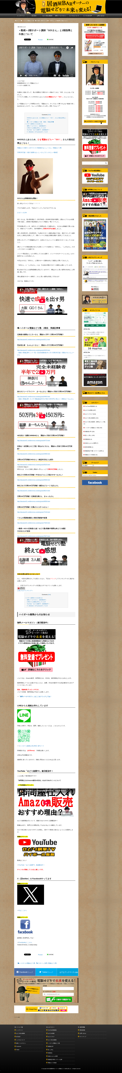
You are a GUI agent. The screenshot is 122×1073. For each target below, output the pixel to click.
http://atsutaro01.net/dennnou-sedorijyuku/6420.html (33, 350)
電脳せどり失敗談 (52, 1062)
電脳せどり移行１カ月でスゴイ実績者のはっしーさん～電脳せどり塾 (39, 148)
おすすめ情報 (51, 1033)
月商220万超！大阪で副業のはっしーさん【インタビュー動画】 (37, 152)
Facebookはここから (25, 942)
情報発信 (50, 1053)
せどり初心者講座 (47, 15)
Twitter (17, 1049)
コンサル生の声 (87, 15)
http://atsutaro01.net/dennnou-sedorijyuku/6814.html (33, 490)
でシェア (26, 972)
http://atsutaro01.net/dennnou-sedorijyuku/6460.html (33, 396)
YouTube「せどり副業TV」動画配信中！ (32, 865)
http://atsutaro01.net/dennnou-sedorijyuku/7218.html (33, 512)
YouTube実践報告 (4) (91, 406)
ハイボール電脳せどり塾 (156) (93, 427)
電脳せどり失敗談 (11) (91, 454)
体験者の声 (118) (89, 431)
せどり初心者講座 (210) (91, 418)
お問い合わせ (100, 15)
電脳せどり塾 (52, 963)
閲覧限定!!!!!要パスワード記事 (55, 1059)
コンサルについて (74, 15)
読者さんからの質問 (53, 1056)
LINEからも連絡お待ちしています (36, 128)
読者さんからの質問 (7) (91, 443)
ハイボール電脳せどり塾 (27, 963)
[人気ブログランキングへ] (21, 588)
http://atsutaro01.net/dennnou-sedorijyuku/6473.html (33, 440)
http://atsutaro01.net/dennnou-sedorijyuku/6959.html (33, 501)
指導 (45, 963)
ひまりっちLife (22, 212)
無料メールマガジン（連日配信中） (37, 126)
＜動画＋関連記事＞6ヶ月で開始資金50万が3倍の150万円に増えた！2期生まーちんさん (45, 399)
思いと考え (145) (90, 435)
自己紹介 (34, 15)
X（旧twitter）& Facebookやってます (37, 132)
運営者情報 (82, 1030)
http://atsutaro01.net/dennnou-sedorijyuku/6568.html (33, 480)
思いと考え (50, 1049)
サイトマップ (83, 1036)
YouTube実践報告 (52, 1030)
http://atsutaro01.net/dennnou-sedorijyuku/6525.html (33, 464)
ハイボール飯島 (17, 1017)
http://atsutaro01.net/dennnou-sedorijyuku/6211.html (33, 339)
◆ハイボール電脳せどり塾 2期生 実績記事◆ (40, 122)
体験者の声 (50, 1046)
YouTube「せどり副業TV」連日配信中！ (38, 130)
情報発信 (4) (88, 439)
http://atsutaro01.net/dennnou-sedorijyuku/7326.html (33, 523)
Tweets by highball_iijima (89, 475)
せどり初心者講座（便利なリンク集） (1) (95, 422)
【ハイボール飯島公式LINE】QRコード (31, 746)
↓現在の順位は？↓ (95, 286)
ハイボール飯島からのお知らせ (34, 124)
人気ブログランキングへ (25, 590)
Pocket (40, 40)
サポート (41, 963)
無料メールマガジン (60, 15)
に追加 (69, 972)
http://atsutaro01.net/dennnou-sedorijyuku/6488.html (33, 454)
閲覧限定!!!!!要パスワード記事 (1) (94, 451)
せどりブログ (51, 1036)
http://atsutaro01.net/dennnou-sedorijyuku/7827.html (33, 536)
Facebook (18, 1046)
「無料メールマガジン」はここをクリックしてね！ (35, 696)
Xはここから (23, 910)
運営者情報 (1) (89, 447)
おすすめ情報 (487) (90, 410)
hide (49, 114)
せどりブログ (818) (90, 414)
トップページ (21, 15)
